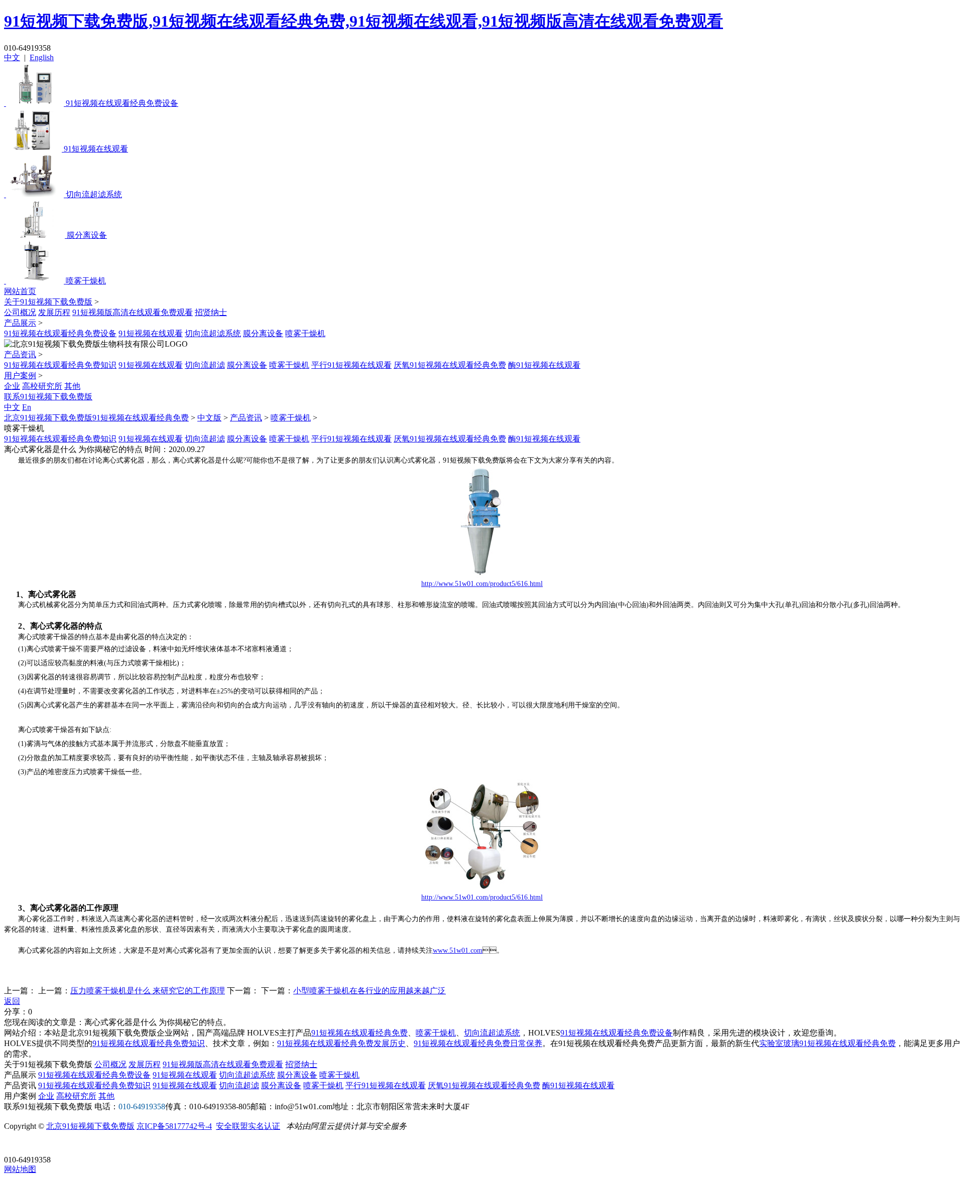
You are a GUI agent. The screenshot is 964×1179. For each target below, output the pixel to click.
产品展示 (20, 323)
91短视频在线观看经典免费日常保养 (478, 1043)
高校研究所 (42, 386)
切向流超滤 (205, 365)
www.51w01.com (458, 950)
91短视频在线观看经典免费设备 (60, 333)
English (42, 57)
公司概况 (20, 312)
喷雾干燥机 (305, 333)
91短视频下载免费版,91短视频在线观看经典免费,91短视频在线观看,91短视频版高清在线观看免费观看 (363, 21)
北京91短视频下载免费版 (90, 1126)
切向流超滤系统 (213, 333)
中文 (12, 57)
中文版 (209, 417)
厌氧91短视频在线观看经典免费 (450, 365)
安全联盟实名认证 (248, 1126)
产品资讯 (20, 354)
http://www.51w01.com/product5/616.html (482, 583)
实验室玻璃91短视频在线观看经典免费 (827, 1043)
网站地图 (20, 1169)
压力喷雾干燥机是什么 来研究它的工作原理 (147, 990)
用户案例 (20, 375)
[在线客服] (15, 1144)
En (26, 407)
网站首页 (20, 291)
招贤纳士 (211, 312)
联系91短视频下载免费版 (48, 396)
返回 (12, 1001)
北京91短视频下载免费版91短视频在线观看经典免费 (96, 417)
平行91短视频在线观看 (351, 365)
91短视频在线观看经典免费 (359, 1032)
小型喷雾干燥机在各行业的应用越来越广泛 (369, 990)
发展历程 (54, 312)
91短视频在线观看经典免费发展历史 (341, 1043)
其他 (72, 386)
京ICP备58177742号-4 (174, 1126)
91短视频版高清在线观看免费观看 (132, 312)
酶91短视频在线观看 (544, 365)
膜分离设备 (263, 333)
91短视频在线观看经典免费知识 (60, 365)
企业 (12, 386)
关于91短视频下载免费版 (48, 302)
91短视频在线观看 (150, 333)
